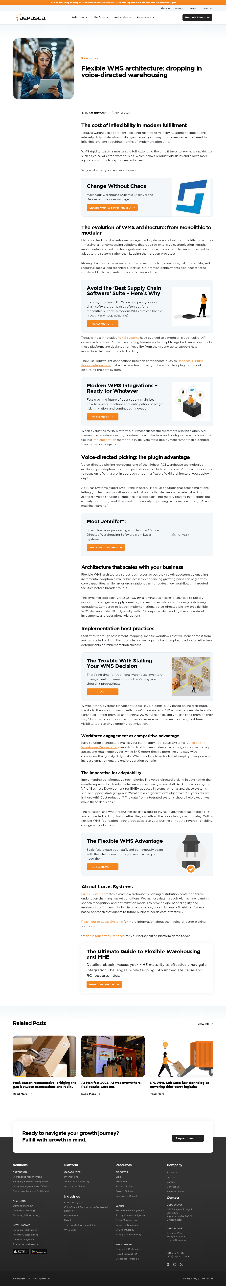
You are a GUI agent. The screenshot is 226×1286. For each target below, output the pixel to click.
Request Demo (195, 17)
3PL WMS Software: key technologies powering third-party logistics (179, 1085)
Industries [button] (121, 17)
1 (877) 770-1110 (175, 1253)
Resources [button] (144, 17)
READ (100, 691)
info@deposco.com (178, 1256)
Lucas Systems (92, 894)
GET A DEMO (100, 866)
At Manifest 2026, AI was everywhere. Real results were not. (111, 1085)
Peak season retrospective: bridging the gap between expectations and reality (44, 1085)
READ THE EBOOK (102, 984)
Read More (20, 1093)
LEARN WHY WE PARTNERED (110, 207)
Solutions (78, 17)
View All (203, 1023)
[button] (36, 1165)
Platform (99, 17)
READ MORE (100, 323)
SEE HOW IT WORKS (103, 547)
